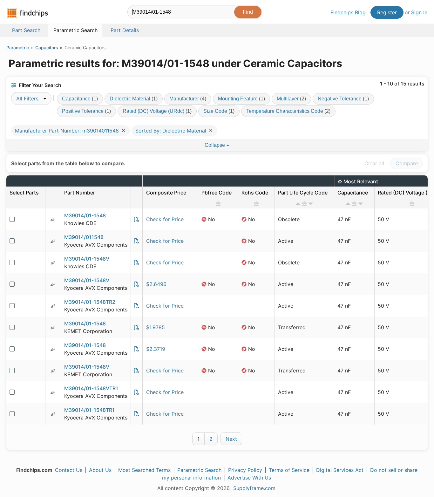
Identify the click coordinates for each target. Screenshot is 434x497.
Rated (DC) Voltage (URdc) (157, 111)
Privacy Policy (245, 470)
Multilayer (291, 98)
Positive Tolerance (86, 111)
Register (387, 12)
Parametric (17, 47)
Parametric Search (199, 470)
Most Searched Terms (144, 470)
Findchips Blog (348, 12)
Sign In (419, 12)
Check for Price (165, 219)
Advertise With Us (249, 477)
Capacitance (80, 98)
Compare (407, 163)
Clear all (374, 163)
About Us (100, 470)
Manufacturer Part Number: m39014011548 (67, 130)
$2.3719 (155, 349)
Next (231, 439)
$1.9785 (155, 327)
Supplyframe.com (254, 488)
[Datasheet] (136, 219)
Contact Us (68, 470)
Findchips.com (27, 13)
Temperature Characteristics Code (288, 111)
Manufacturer (187, 98)
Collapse (215, 145)
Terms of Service (289, 470)
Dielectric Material (134, 98)
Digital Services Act (339, 470)
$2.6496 (156, 284)
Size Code (218, 111)
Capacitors (46, 47)
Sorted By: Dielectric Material (171, 130)
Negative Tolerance (343, 98)
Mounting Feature (241, 98)
